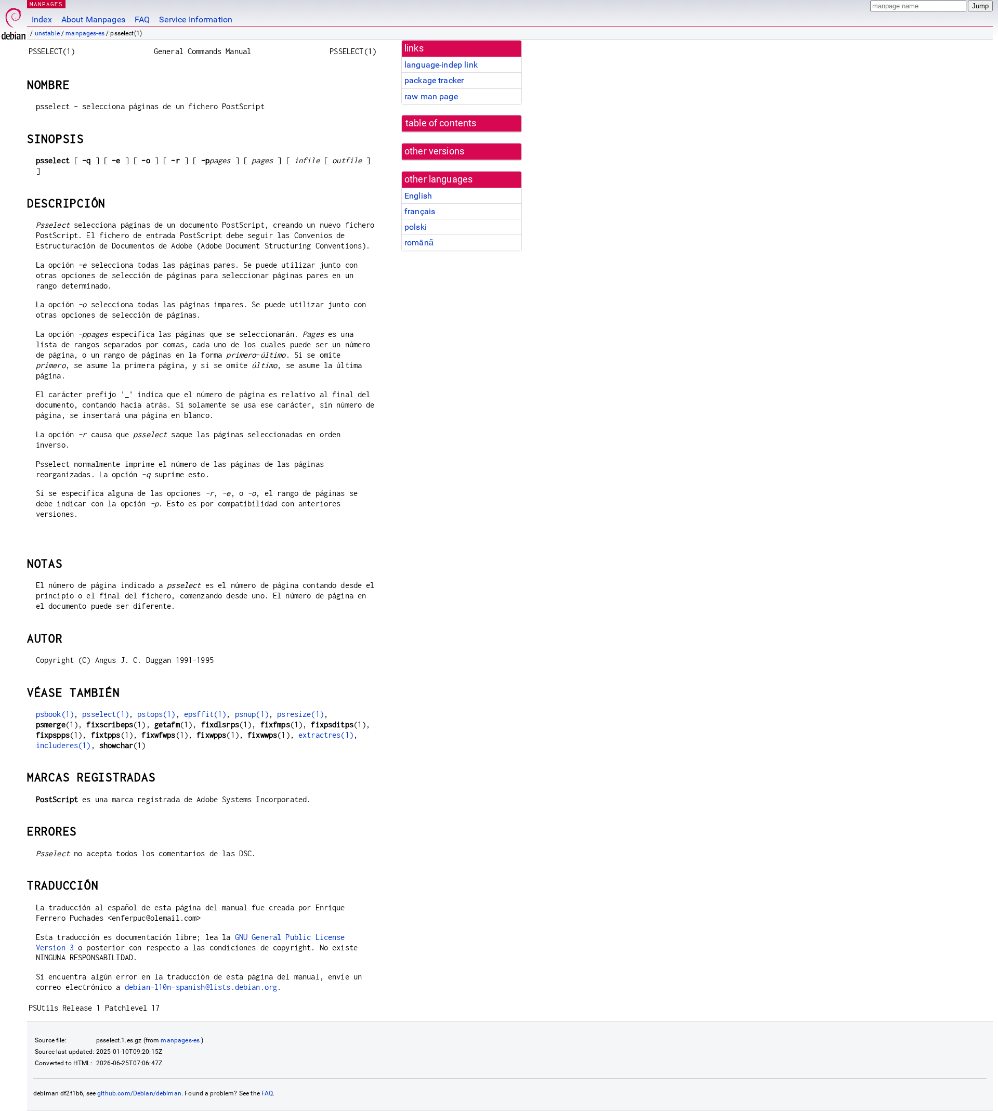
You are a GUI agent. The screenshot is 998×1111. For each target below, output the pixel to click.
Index (42, 19)
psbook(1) (55, 714)
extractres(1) (325, 734)
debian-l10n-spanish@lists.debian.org (201, 987)
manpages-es (84, 33)
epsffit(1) (205, 714)
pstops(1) (156, 714)
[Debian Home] (14, 21)
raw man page (431, 96)
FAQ (142, 19)
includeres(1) (63, 745)
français (419, 211)
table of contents (441, 123)
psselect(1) (105, 714)
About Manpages (93, 19)
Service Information (195, 19)
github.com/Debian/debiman (139, 1093)
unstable (47, 33)
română (419, 242)
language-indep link (441, 65)
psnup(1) (252, 714)
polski (415, 227)
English (418, 196)
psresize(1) (300, 714)
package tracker (434, 80)
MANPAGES (46, 4)
